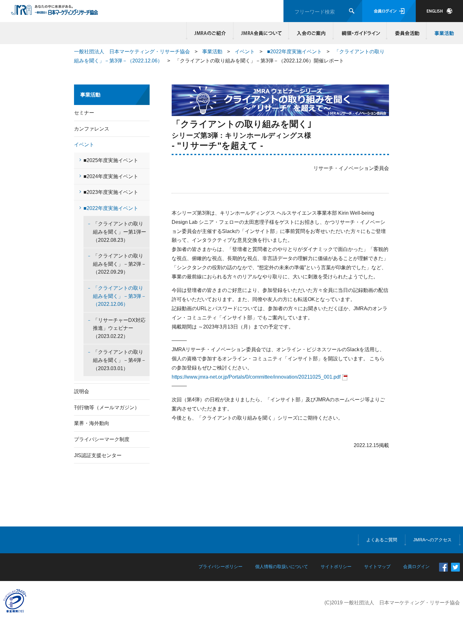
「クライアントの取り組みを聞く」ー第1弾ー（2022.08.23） (119, 231)
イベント (245, 51)
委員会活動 (406, 33)
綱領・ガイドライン (360, 33)
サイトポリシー (336, 566)
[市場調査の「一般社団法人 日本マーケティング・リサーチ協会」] (54, 11)
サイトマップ (377, 566)
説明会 (81, 391)
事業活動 (443, 33)
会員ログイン (389, 11)
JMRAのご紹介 (210, 33)
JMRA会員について (261, 33)
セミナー (84, 112)
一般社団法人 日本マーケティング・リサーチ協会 (132, 51)
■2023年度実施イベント (110, 192)
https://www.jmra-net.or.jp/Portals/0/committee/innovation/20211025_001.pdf (256, 377)
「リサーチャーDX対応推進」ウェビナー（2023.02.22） (119, 328)
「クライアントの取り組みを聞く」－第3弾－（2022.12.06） (119, 296)
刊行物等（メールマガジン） (107, 407)
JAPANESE (439, 11)
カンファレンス (91, 128)
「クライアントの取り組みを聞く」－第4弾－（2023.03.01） (119, 360)
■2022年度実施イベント (294, 51)
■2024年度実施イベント (110, 176)
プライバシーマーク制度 (101, 439)
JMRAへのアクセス (432, 539)
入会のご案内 (311, 33)
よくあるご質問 (381, 539)
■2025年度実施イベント (110, 160)
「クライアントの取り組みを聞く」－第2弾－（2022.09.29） (119, 264)
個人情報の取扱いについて (281, 566)
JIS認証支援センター (98, 455)
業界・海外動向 (91, 423)
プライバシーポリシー (220, 566)
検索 (351, 11)
